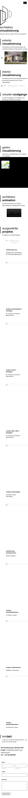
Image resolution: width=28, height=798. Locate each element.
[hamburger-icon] (25, 3)
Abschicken (6, 794)
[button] (2, 58)
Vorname (4, 768)
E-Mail (3, 771)
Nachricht (4, 779)
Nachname (17, 768)
